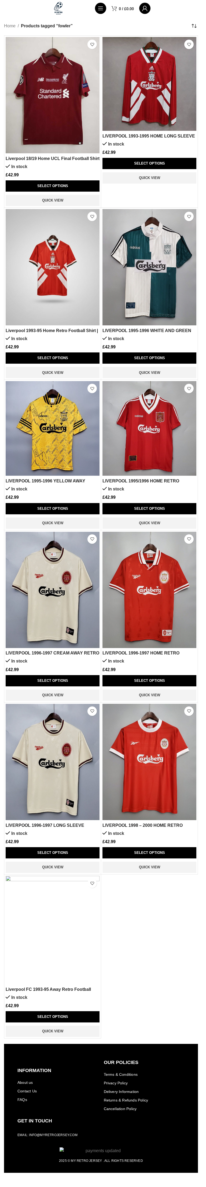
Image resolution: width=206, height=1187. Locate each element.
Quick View (52, 200)
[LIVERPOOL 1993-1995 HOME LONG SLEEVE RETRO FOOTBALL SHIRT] (149, 84)
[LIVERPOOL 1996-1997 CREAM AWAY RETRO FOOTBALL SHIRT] (53, 590)
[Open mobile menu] (100, 8)
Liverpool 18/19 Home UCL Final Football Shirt (53, 158)
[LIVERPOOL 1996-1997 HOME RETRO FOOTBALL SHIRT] (149, 590)
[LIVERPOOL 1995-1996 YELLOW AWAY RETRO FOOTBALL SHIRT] (53, 428)
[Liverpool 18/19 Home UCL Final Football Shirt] (53, 95)
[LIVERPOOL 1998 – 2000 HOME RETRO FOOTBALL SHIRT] (149, 762)
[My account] (145, 8)
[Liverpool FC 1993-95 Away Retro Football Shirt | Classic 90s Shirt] (53, 930)
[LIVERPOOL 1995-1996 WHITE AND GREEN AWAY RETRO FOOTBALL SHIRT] (149, 267)
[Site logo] (58, 8)
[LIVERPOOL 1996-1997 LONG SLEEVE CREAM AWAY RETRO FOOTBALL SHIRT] (53, 762)
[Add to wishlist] (92, 44)
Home (10, 26)
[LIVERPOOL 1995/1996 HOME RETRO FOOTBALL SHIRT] (149, 428)
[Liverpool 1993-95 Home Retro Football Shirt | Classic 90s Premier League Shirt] (53, 267)
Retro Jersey (89, 1161)
